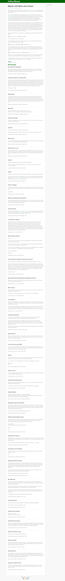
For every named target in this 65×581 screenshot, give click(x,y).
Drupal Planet (10, 62)
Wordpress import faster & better (16, 403)
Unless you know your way (14, 531)
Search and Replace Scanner (23, 211)
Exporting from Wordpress (14, 67)
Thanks (9, 172)
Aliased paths (11, 94)
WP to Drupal (11, 287)
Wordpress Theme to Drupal (15, 460)
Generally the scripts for (14, 435)
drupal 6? (10, 127)
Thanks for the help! (13, 118)
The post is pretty (12, 540)
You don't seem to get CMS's (15, 344)
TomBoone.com (25, 59)
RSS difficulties (11, 479)
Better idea (10, 108)
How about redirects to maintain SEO (17, 77)
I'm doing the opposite (13, 315)
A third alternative (12, 500)
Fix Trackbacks (11, 299)
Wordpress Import (17, 177)
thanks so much (11, 370)
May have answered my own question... (17, 198)
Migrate (34, 442)
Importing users (12, 333)
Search (48, 4)
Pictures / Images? (12, 185)
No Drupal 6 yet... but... (13, 148)
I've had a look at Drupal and (15, 380)
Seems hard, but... (12, 551)
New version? (11, 138)
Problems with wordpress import (16, 417)
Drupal (35, 10)
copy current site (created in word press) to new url (20, 259)
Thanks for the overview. (14, 511)
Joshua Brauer (14, 1)
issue (19, 150)
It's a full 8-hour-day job (13, 219)
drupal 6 (10, 160)
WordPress (31, 10)
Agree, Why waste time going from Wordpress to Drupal (22, 278)
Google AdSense (12, 392)
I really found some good (14, 521)
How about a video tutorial (14, 563)
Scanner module (12, 208)
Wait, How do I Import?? (14, 236)
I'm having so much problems (15, 448)
